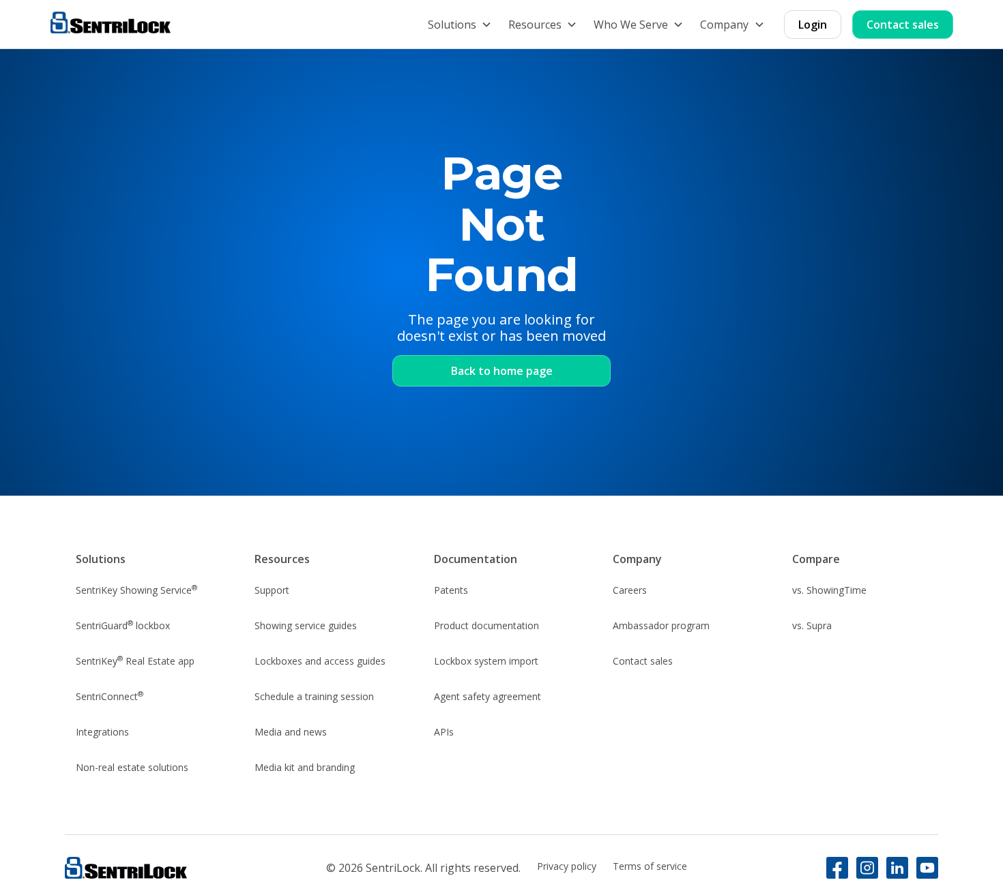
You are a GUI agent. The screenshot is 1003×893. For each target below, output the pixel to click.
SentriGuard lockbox (123, 625)
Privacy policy (566, 866)
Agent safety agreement (487, 696)
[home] (110, 24)
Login (812, 24)
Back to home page (502, 370)
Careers (630, 590)
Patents (451, 590)
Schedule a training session (314, 696)
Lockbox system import (486, 660)
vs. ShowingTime (829, 590)
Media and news (291, 731)
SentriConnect (109, 696)
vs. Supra (812, 625)
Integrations (102, 731)
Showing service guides (306, 625)
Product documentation (486, 625)
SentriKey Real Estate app (135, 660)
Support (272, 590)
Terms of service (650, 866)
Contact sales (903, 24)
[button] (460, 24)
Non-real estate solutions (132, 767)
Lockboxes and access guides (320, 660)
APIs (444, 731)
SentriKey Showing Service (136, 589)
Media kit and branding (305, 767)
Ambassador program (661, 625)
